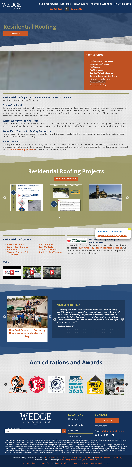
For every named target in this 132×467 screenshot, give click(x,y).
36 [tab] (99, 332)
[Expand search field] (67, 9)
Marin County (74, 419)
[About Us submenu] (112, 3)
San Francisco (74, 436)
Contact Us (76, 9)
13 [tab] (91, 329)
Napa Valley (73, 430)
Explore (102, 235)
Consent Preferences (63, 463)
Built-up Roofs (28, 449)
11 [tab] (86, 329)
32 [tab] (89, 332)
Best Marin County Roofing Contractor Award (27, 339)
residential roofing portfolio (21, 149)
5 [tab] (70, 217)
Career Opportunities (85, 453)
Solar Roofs (84, 447)
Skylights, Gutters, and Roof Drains (103, 76)
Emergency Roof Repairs (99, 64)
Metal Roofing (94, 447)
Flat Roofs (37, 449)
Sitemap (97, 453)
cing (115, 235)
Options (122, 235)
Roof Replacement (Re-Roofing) (102, 61)
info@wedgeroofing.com (112, 431)
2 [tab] (62, 217)
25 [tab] (70, 332)
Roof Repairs (95, 67)
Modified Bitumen (48, 449)
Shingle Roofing (58, 447)
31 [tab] (86, 332)
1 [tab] (59, 217)
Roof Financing (17, 453)
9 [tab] (80, 329)
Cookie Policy (117, 457)
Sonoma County (75, 425)
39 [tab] (107, 332)
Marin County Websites (68, 460)
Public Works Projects (30, 453)
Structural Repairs (46, 447)
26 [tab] (72, 332)
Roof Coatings (9, 445)
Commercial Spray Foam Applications (26, 451)
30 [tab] (83, 332)
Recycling (74, 453)
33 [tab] (91, 332)
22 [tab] (115, 329)
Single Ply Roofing (16, 449)
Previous (4, 197)
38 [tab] (105, 332)
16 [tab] (99, 329)
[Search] (64, 431)
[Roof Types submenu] (72, 3)
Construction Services (46, 453)
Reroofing (71, 445)
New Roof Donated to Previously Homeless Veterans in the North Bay (27, 333)
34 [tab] (94, 332)
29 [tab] (80, 332)
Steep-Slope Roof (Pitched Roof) (80, 451)
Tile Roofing (118, 447)
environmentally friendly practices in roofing (99, 247)
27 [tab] (75, 332)
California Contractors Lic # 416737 (57, 457)
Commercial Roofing (98, 85)
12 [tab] (89, 329)
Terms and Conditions (102, 457)
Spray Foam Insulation (72, 449)
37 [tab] (102, 332)
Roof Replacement (60, 445)
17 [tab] (102, 329)
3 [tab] (65, 217)
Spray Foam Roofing (72, 447)
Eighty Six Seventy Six (89, 460)
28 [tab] (78, 332)
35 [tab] (97, 332)
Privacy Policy (77, 457)
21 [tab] (113, 329)
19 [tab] (107, 329)
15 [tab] (97, 329)
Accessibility (88, 457)
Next (127, 197)
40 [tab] (110, 332)
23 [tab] (118, 329)
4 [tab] (67, 217)
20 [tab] (110, 329)
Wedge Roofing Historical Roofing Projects (95, 449)
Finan (109, 235)
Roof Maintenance (97, 70)
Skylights (36, 447)
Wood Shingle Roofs (62, 451)
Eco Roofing (59, 449)
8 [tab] (78, 329)
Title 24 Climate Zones (62, 453)
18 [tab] (105, 329)
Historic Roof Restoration (100, 79)
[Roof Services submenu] (58, 3)
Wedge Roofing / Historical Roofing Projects (107, 451)
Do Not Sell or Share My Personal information (38, 463)
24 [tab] (67, 332)
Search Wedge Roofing (13, 428)
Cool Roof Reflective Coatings (101, 73)
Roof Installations (21, 445)
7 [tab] (75, 329)
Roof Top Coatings (105, 445)
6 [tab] (73, 217)
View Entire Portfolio (66, 179)
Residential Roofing (97, 82)
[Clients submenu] (89, 3)
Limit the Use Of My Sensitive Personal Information (92, 463)
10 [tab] (83, 329)
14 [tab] (94, 329)
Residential (32, 445)
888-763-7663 (56, 9)
